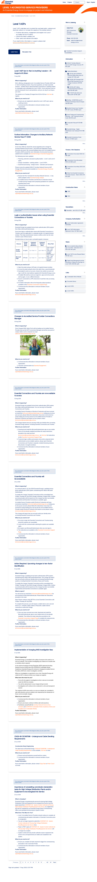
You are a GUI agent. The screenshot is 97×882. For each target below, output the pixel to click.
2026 (68, 191)
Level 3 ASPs (70, 290)
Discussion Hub (26, 52)
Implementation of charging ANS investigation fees (33, 650)
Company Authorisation (73, 219)
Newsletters (69, 207)
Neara (67, 242)
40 (47, 862)
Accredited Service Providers (21, 15)
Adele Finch (70, 28)
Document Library (71, 281)
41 (50, 862)
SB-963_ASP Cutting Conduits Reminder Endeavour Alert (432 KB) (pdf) (75, 88)
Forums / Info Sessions (73, 150)
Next (54, 862)
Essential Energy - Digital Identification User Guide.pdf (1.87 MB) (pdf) (75, 130)
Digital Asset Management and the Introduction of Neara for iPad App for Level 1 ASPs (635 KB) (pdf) (74, 262)
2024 (68, 196)
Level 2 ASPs (70, 286)
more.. (84, 143)
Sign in (88, 2)
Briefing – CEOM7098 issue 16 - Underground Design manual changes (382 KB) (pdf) (74, 101)
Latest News (14, 52)
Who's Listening (71, 22)
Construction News (72, 187)
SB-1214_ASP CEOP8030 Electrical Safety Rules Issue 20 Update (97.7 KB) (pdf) (75, 75)
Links (67, 272)
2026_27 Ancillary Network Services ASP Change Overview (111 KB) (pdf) (74, 64)
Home (12, 15)
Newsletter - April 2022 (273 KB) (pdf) (75, 210)
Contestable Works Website (74, 276)
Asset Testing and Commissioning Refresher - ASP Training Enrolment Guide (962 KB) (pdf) (74, 116)
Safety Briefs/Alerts (72, 71)
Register (93, 2)
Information (69, 59)
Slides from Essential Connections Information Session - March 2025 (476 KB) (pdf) (75, 174)
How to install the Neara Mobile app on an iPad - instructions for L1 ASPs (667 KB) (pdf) (74, 247)
